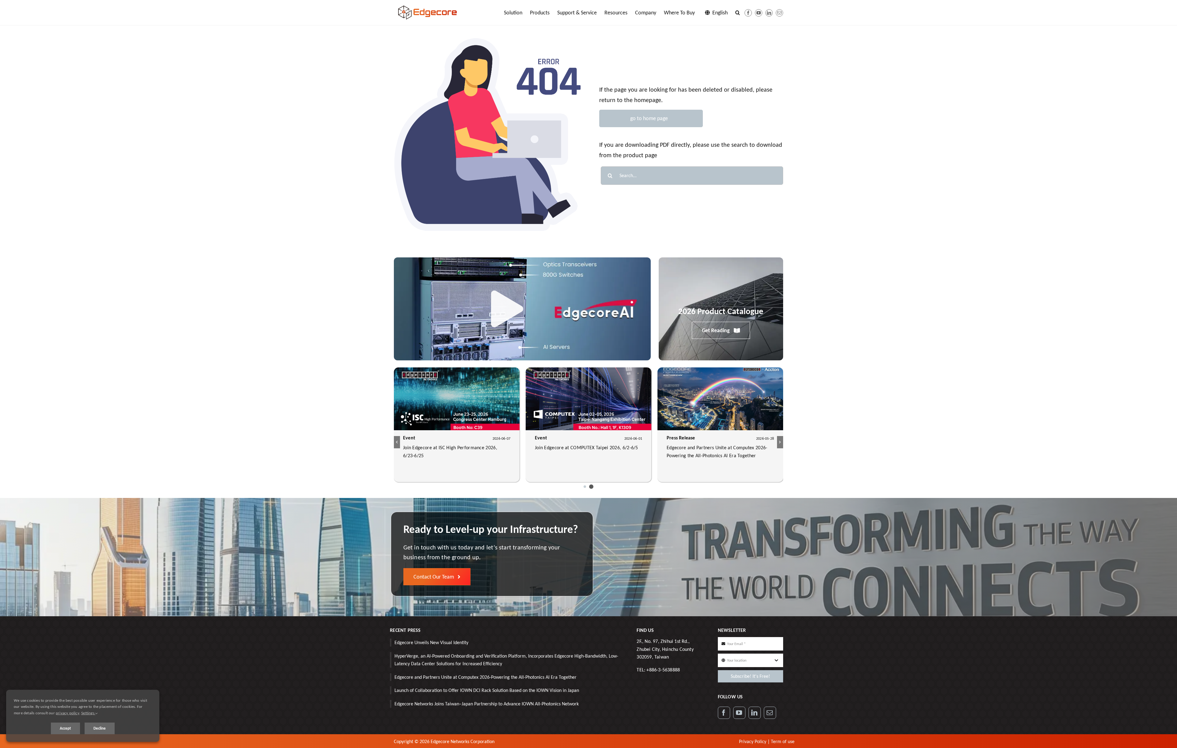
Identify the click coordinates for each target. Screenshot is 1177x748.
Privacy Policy (752, 741)
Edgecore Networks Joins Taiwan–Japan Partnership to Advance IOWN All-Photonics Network (486, 704)
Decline (99, 728)
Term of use (782, 741)
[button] (737, 12)
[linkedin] (769, 13)
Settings (88, 713)
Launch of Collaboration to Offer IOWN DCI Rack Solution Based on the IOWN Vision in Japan (486, 690)
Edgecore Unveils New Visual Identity (431, 642)
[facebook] (748, 13)
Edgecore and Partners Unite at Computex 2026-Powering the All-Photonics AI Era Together (485, 677)
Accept (65, 728)
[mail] (779, 13)
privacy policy (67, 713)
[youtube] (758, 13)
